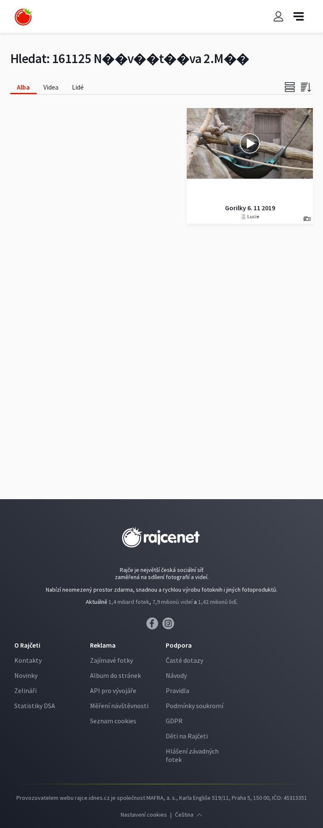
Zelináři (25, 690)
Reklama (103, 645)
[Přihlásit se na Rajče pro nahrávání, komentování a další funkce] (278, 16)
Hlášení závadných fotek (192, 755)
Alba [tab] (23, 87)
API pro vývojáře (113, 690)
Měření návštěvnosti (119, 705)
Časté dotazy (184, 660)
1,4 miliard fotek (129, 602)
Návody (176, 675)
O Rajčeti (27, 645)
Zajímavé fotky (111, 660)
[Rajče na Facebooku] (154, 626)
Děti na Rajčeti (187, 736)
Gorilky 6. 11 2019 (250, 208)
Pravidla (177, 690)
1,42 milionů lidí (217, 602)
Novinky (25, 675)
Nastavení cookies (144, 814)
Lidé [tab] (78, 87)
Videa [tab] (50, 87)
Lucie (252, 216)
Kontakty (28, 660)
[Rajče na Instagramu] (169, 626)
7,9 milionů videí (172, 602)
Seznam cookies (113, 721)
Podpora (179, 645)
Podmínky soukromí (194, 705)
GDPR (174, 721)
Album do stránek (115, 675)
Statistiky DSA (34, 705)
